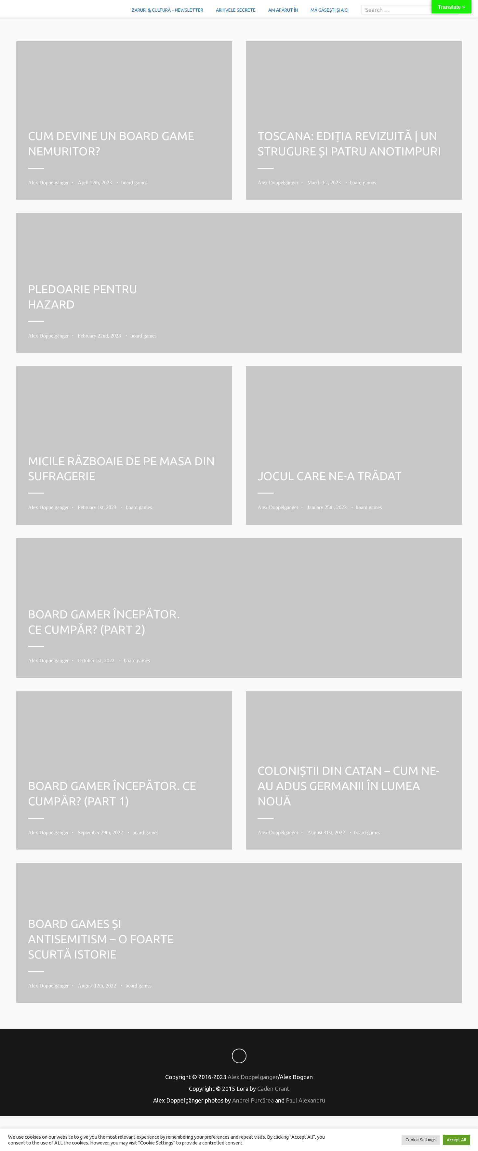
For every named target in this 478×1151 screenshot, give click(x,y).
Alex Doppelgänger (48, 183)
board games (134, 183)
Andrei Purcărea (253, 1100)
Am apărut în (283, 10)
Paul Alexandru (305, 1100)
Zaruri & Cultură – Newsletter (167, 10)
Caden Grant (273, 1088)
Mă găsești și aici (330, 10)
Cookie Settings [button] (420, 1139)
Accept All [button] (456, 1139)
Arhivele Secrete (236, 10)
